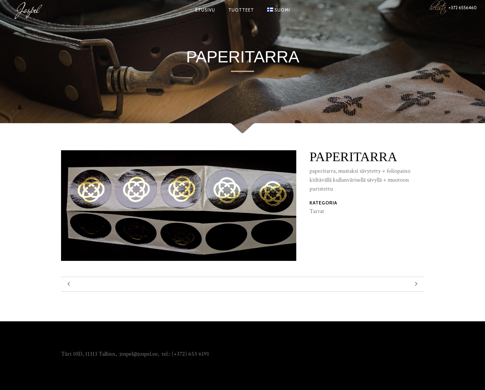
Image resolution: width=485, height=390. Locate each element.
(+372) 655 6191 (190, 354)
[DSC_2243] (178, 259)
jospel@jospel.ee (138, 354)
